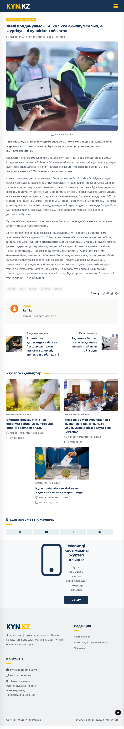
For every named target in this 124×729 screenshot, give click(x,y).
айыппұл (45, 288)
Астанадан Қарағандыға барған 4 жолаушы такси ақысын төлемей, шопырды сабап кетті (42, 346)
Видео (32, 288)
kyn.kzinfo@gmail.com (23, 669)
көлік (22, 288)
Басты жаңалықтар (21, 19)
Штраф (57, 288)
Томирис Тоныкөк (30, 433)
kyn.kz (22, 37)
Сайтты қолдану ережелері (91, 642)
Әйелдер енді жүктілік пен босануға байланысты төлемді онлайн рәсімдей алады (29, 423)
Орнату (76, 599)
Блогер (12, 288)
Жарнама (80, 648)
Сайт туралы (82, 636)
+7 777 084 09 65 (20, 675)
